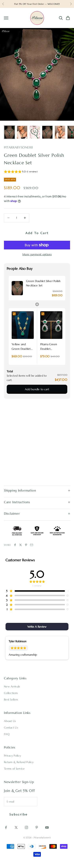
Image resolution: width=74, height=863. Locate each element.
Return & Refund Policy (19, 762)
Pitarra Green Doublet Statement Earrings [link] (48, 346)
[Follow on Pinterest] (37, 827)
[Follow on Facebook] (6, 827)
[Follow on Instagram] (26, 827)
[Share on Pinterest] (26, 544)
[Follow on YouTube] (47, 827)
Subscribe (18, 814)
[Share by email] (31, 544)
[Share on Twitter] (20, 544)
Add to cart (37, 233)
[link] (17, 288)
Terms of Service (14, 768)
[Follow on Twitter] (16, 827)
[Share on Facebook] (15, 544)
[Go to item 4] (47, 132)
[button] (21, 172)
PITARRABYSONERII (18, 147)
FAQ (6, 734)
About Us (10, 721)
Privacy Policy (12, 755)
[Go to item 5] (60, 132)
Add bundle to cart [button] (37, 389)
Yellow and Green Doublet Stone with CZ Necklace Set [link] (21, 346)
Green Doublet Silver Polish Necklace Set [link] (43, 283)
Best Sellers (11, 699)
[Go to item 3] (34, 132)
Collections (11, 693)
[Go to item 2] (22, 132)
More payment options (37, 254)
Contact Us (11, 727)
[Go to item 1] (9, 132)
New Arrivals (12, 686)
